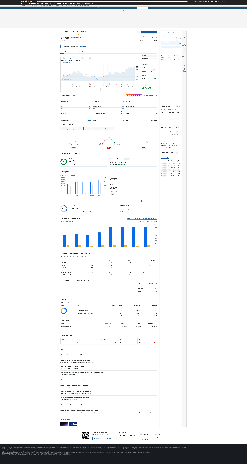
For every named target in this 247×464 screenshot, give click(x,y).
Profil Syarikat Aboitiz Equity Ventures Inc (76, 280)
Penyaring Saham (80, 3)
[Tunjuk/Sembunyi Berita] (90, 58)
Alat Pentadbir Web (144, 439)
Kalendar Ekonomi (71, 3)
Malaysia (36, 5)
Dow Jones (163, 55)
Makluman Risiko (242, 460)
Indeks (168, 32)
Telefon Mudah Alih (144, 434)
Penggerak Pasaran (166, 106)
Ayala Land (122, 339)
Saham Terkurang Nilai (86, 5)
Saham (23, 5)
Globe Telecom (64, 339)
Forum (83, 51)
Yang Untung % (170, 109)
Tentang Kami (157, 431)
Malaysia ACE (163, 51)
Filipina (155, 291)
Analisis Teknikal (66, 125)
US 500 (162, 53)
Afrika (80, 5)
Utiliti (156, 285)
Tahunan (62, 221)
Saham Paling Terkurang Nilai (167, 153)
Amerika (62, 5)
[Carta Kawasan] (64, 58)
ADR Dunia (51, 5)
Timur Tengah (70, 5)
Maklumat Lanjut (83, 46)
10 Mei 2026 (122, 113)
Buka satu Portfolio (144, 437)
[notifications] (222, 1)
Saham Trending (165, 132)
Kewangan (72, 51)
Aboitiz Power (103, 339)
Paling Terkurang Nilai (165, 157)
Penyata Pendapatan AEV (70, 218)
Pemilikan (64, 300)
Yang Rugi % (176, 109)
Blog (141, 431)
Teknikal (78, 51)
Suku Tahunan (69, 221)
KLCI (162, 46)
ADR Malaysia (56, 5)
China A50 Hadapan (165, 57)
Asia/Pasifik (76, 5)
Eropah (66, 5)
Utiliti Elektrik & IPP (152, 283)
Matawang (163, 32)
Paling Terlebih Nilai (175, 157)
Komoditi (172, 32)
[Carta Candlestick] (61, 58)
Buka (92, 274)
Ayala (82, 339)
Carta (66, 51)
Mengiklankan (157, 434)
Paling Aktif (163, 109)
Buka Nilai (154, 37)
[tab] (63, 128)
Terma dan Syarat (226, 460)
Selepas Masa (45, 5)
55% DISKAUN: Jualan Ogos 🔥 (200, 1)
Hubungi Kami (157, 437)
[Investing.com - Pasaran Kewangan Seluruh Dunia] (26, 1)
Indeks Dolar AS (164, 59)
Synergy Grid (141, 339)
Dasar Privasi (233, 460)
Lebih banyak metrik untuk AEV (150, 95)
